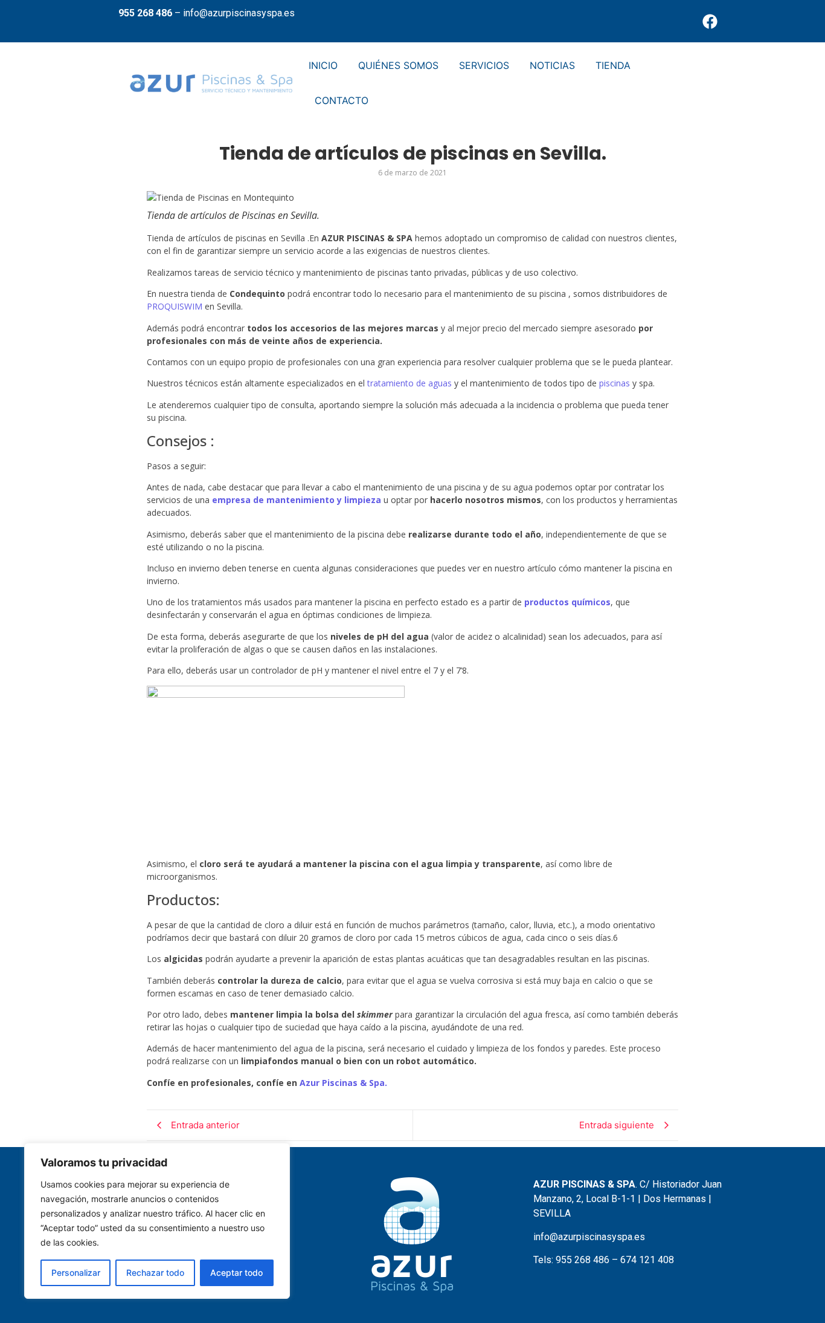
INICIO (323, 65)
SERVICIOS (484, 65)
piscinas (614, 383)
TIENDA (613, 65)
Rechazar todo (155, 1272)
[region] (157, 1221)
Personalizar (75, 1272)
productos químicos (567, 602)
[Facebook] (710, 21)
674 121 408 (647, 1260)
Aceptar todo (236, 1272)
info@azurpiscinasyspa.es (239, 13)
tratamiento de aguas (410, 383)
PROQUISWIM (174, 306)
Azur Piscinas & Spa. (343, 1082)
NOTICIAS (552, 65)
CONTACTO (341, 100)
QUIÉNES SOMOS (398, 65)
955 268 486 (145, 13)
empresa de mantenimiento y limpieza (296, 499)
